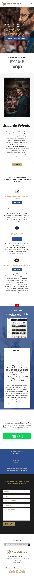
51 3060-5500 (17, 561)
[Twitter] (13, 571)
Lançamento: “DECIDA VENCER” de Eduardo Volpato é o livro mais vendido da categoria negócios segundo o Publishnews (17, 373)
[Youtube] (20, 571)
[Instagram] (17, 571)
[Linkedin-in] (23, 571)
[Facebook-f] (10, 571)
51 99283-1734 (17, 563)
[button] (16, 38)
